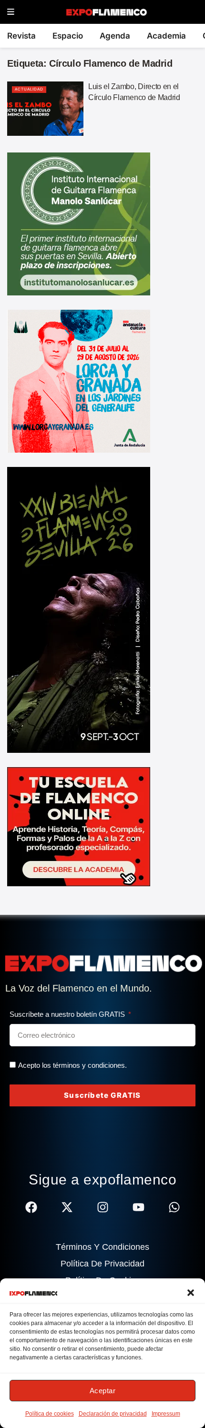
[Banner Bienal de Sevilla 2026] (78, 609)
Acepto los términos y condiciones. (72, 1065)
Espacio (67, 36)
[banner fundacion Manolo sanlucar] (78, 223)
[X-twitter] (67, 1207)
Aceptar (103, 1391)
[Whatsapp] (174, 1207)
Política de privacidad (102, 1263)
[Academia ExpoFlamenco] (78, 826)
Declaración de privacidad (113, 1413)
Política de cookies (49, 1413)
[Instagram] (103, 1207)
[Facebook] (31, 1207)
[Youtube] (138, 1207)
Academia (166, 36)
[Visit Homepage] (106, 11)
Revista (21, 36)
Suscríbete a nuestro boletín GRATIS (68, 1014)
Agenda (115, 36)
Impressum (166, 1413)
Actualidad (29, 89)
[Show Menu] (10, 12)
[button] (190, 1292)
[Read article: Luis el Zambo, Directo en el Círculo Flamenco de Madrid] (45, 108)
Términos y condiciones (102, 1247)
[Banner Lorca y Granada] (78, 380)
